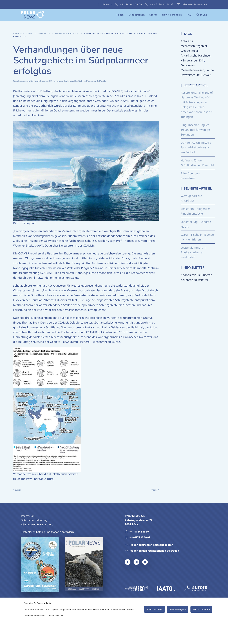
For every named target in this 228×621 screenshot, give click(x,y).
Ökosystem (188, 65)
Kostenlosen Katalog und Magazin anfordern (47, 532)
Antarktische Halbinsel (195, 55)
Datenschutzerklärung (34, 615)
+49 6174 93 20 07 (162, 4)
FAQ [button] (189, 14)
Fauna (210, 70)
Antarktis (187, 41)
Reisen (120, 14)
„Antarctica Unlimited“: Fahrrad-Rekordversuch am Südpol (196, 147)
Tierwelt (206, 75)
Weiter (154, 489)
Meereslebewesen (192, 70)
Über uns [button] (201, 14)
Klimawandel (189, 60)
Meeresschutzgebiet (194, 46)
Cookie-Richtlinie (55, 615)
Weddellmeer (189, 50)
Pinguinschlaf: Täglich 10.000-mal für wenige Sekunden (195, 129)
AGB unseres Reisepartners (37, 524)
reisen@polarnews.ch (194, 4)
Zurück (18, 489)
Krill (201, 60)
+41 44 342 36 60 (131, 4)
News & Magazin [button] (172, 14)
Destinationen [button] (136, 14)
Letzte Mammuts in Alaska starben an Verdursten (193, 252)
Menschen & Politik (95, 80)
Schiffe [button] (153, 14)
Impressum (27, 516)
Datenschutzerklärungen (35, 520)
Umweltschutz (190, 75)
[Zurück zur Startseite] (32, 15)
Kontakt (107, 4)
